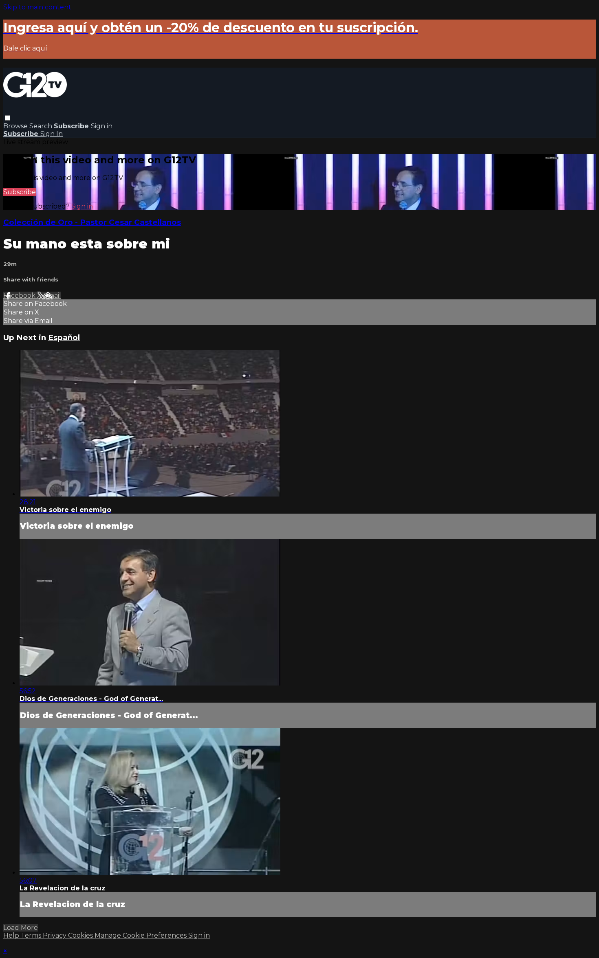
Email (52, 295)
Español (64, 337)
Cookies (81, 935)
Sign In (51, 134)
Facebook (20, 295)
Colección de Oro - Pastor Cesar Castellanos (92, 222)
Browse (16, 126)
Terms (32, 935)
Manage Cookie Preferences (141, 935)
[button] (7, 118)
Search (41, 126)
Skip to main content (37, 7)
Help (12, 935)
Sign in (101, 126)
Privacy (55, 935)
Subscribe (19, 192)
